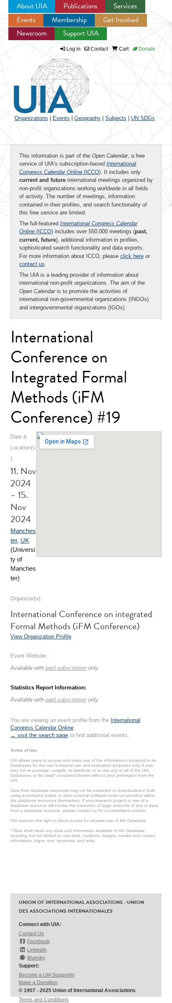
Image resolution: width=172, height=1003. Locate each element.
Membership (69, 20)
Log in (73, 49)
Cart (123, 49)
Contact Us (31, 934)
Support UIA (81, 33)
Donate (146, 49)
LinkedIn (37, 950)
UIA (41, 81)
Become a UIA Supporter (47, 975)
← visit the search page (39, 735)
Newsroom (32, 33)
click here (132, 256)
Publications (80, 6)
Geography (87, 118)
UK (24, 540)
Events (26, 20)
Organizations (31, 118)
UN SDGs (143, 118)
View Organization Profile (40, 636)
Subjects (115, 118)
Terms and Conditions (43, 1000)
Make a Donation (38, 982)
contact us (32, 264)
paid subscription (66, 668)
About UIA (32, 6)
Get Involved (121, 20)
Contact (98, 49)
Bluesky (36, 958)
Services (125, 6)
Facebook (38, 941)
